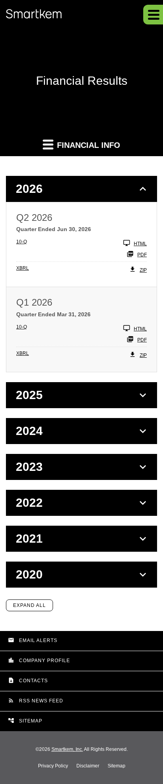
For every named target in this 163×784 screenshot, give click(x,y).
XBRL (22, 268)
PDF (142, 255)
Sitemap (25, 720)
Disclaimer (87, 765)
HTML (140, 243)
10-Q (21, 242)
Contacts (28, 680)
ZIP (143, 270)
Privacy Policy (53, 765)
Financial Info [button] (87, 145)
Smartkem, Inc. (67, 749)
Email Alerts (32, 640)
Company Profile (39, 660)
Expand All (29, 605)
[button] (153, 14)
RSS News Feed (35, 700)
